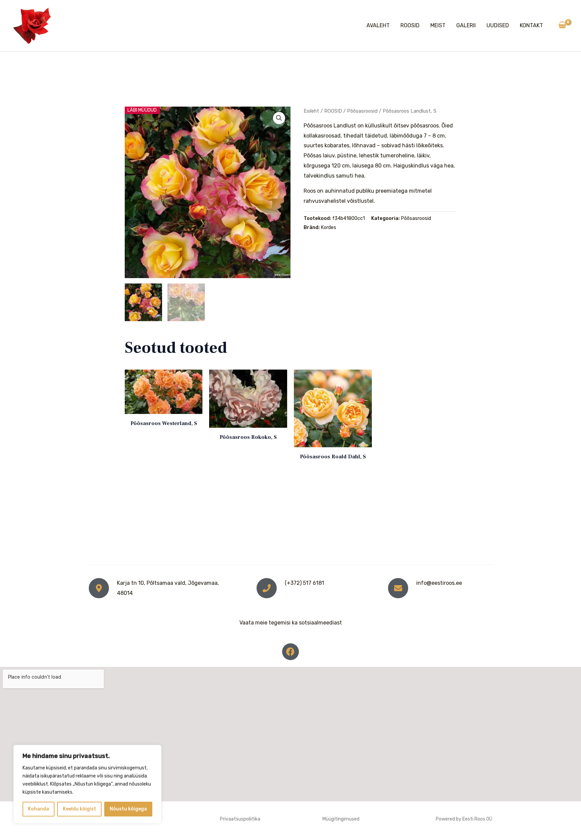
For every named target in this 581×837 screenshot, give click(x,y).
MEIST (438, 25)
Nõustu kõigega (128, 809)
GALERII (466, 25)
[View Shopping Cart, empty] (562, 25)
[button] (279, 118)
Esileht (311, 111)
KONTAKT (531, 25)
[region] (87, 784)
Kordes (328, 227)
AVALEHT (378, 25)
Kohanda (38, 809)
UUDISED (498, 25)
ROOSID (410, 25)
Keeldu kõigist (79, 809)
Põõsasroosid (362, 111)
